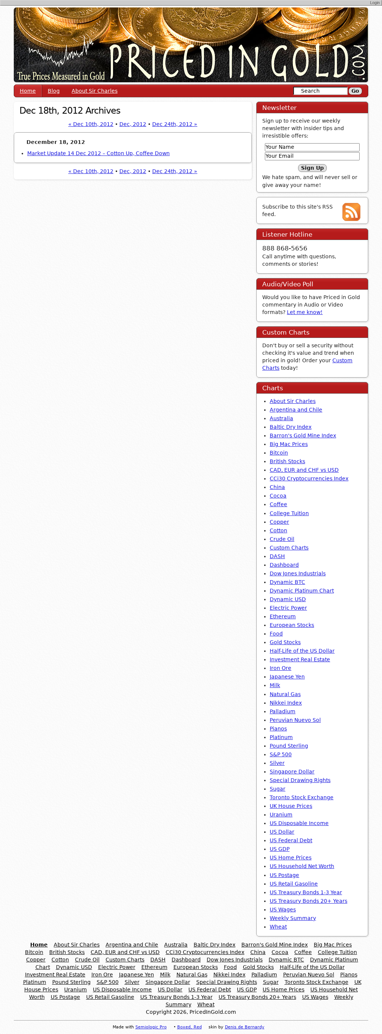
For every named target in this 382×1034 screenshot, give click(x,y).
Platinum (281, 737)
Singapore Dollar (292, 772)
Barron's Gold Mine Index (303, 435)
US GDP (279, 849)
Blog (54, 91)
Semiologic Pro (151, 1027)
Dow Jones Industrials (298, 573)
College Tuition (289, 513)
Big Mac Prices (289, 444)
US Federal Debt (291, 840)
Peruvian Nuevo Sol (295, 720)
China (277, 487)
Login (375, 2)
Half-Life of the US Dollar (302, 651)
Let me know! (305, 312)
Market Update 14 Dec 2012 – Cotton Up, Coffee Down (98, 153)
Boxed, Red (189, 1027)
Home (28, 91)
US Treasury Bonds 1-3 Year (306, 892)
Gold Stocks (285, 642)
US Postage (284, 875)
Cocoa (278, 496)
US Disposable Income (299, 823)
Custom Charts (289, 548)
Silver (277, 763)
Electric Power (288, 608)
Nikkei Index (286, 703)
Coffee (278, 504)
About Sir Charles (95, 91)
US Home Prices (290, 858)
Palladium (282, 711)
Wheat (278, 927)
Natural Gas (285, 694)
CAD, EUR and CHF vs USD (304, 470)
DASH (277, 556)
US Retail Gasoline (294, 884)
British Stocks (287, 461)
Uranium (281, 815)
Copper (279, 522)
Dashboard (284, 565)
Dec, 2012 (132, 124)
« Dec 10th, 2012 (90, 124)
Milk (275, 685)
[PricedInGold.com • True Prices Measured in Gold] (191, 44)
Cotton (278, 530)
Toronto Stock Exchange (302, 797)
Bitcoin (279, 453)
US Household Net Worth (302, 866)
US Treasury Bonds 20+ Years (308, 901)
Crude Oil (282, 539)
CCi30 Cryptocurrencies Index (309, 478)
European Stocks (292, 625)
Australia (281, 418)
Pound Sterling (289, 746)
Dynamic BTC (287, 582)
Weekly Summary (293, 918)
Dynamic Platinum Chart (302, 591)
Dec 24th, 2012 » (174, 124)
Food (276, 634)
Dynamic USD (288, 599)
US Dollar (282, 832)
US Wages (283, 910)
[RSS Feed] (351, 212)
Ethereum (283, 616)
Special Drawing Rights (300, 780)
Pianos (278, 729)
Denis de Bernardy (244, 1027)
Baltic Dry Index (290, 427)
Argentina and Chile (296, 410)
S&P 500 (281, 754)
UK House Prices (291, 806)
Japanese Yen (287, 677)
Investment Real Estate (300, 659)
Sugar (277, 789)
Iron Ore (280, 668)
